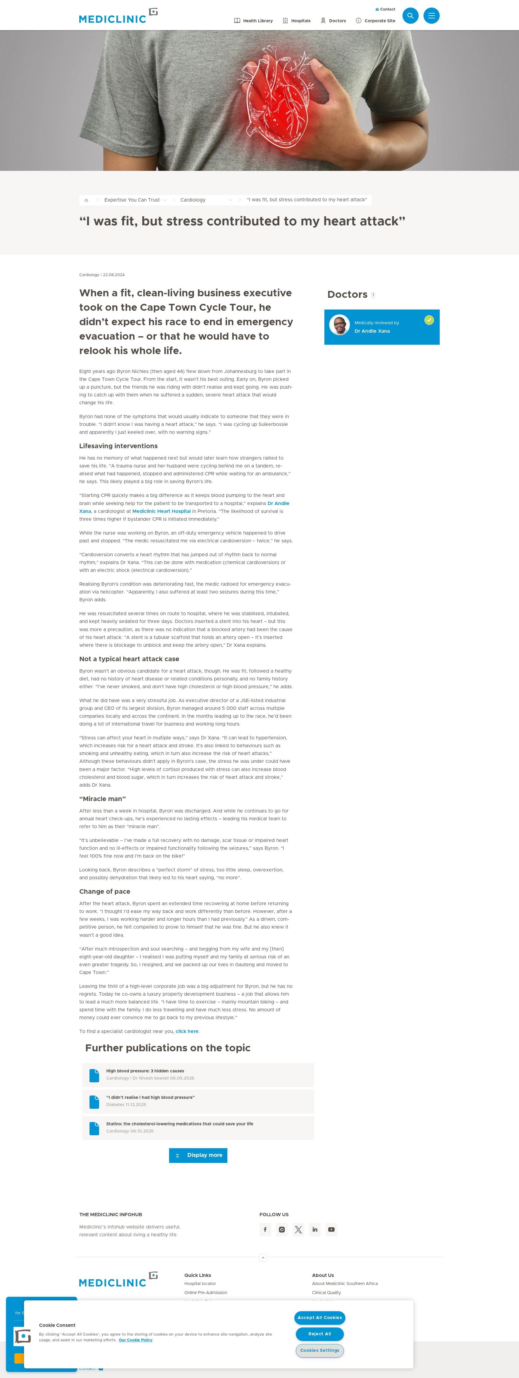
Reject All (319, 1334)
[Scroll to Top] (263, 1257)
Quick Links (197, 1275)
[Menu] (432, 15)
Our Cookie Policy (136, 1340)
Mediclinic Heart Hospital (161, 511)
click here (187, 1031)
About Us (323, 1275)
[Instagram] (282, 1230)
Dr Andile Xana (372, 331)
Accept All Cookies (320, 1318)
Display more (204, 1155)
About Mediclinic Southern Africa (345, 1284)
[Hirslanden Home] (131, 1279)
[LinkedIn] (315, 1230)
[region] (218, 1334)
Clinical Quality (326, 1293)
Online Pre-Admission (205, 1293)
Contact (387, 9)
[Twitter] (298, 1230)
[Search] (410, 15)
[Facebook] (265, 1230)
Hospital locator (200, 1284)
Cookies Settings (320, 1351)
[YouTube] (331, 1230)
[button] (23, 1336)
